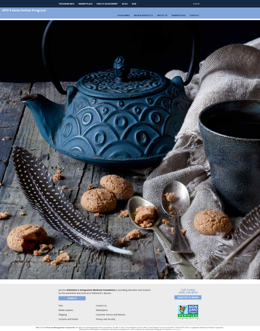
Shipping (63, 314)
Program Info (66, 3)
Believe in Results (143, 15)
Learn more (177, 329)
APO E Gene (24, 10)
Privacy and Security (105, 319)
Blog (125, 3)
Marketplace (85, 3)
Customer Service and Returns (110, 314)
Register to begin (188, 297)
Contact (194, 15)
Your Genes (123, 15)
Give (134, 3)
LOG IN (196, 3)
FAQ (61, 305)
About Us (162, 15)
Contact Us (101, 305)
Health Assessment (107, 3)
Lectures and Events (68, 319)
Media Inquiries (66, 310)
